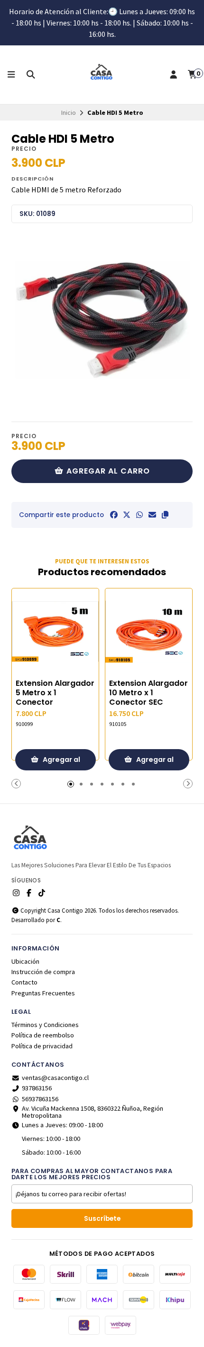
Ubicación (25, 961)
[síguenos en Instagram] (16, 892)
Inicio (68, 112)
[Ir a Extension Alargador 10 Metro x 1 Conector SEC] (148, 631)
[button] (165, 514)
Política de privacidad (42, 1046)
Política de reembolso (42, 1035)
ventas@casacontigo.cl (55, 1077)
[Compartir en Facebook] (114, 514)
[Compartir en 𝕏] (126, 514)
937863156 (37, 1088)
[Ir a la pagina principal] (102, 74)
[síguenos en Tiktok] (41, 892)
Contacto (24, 982)
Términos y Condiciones (45, 1024)
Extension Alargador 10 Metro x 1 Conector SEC (148, 693)
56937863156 (40, 1099)
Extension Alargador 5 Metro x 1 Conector (55, 693)
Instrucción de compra (43, 971)
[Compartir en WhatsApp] (139, 514)
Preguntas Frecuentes (43, 993)
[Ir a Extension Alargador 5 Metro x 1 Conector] (55, 631)
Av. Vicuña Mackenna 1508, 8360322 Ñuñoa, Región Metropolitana (92, 1112)
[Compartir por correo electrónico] (152, 514)
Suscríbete (102, 1218)
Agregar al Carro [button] (60, 762)
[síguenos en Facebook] (29, 892)
